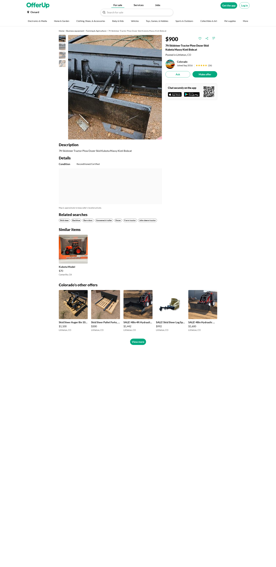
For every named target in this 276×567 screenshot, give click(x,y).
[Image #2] (62, 46)
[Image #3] (62, 55)
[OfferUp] (37, 5)
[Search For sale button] (104, 12)
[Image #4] (62, 63)
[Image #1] (62, 38)
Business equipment (75, 31)
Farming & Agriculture (96, 31)
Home (61, 31)
